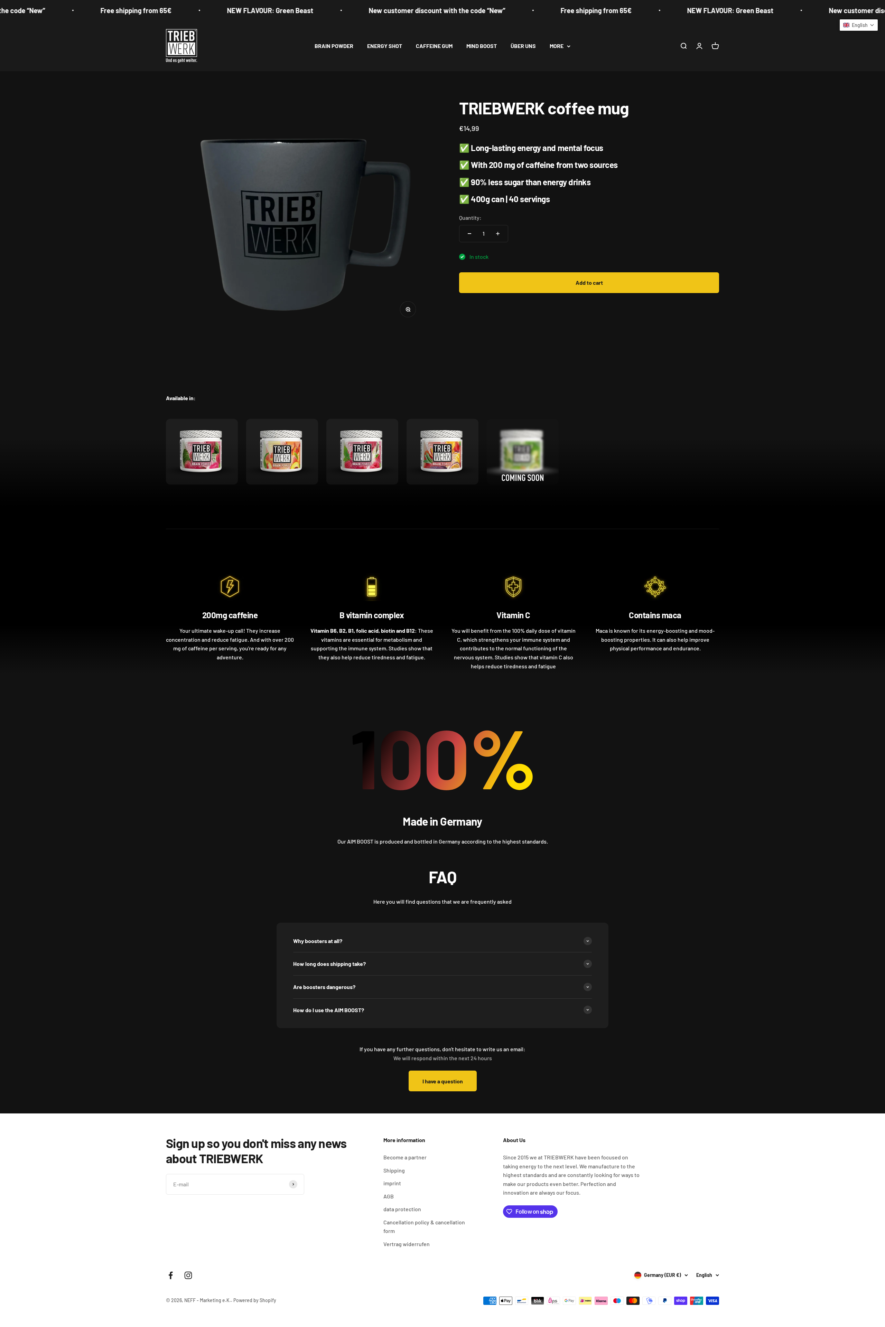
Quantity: (470, 217)
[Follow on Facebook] (170, 1275)
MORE (556, 46)
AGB (388, 1196)
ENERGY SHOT (384, 46)
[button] (859, 25)
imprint (392, 1183)
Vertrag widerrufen (406, 1244)
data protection (402, 1209)
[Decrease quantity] (469, 233)
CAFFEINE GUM (434, 46)
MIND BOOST (481, 46)
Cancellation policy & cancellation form (424, 1226)
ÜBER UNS (523, 46)
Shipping (394, 1170)
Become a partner (405, 1157)
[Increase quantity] (498, 233)
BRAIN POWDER (334, 46)
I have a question (442, 1081)
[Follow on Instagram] (188, 1275)
